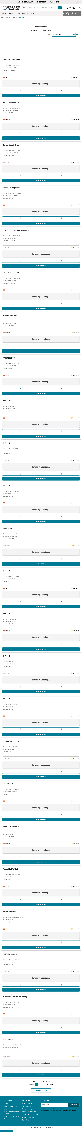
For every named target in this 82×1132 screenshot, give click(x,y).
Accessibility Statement (30, 1114)
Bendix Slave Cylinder (11, 102)
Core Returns (26, 1120)
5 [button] (47, 1084)
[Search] (60, 7)
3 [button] (42, 1084)
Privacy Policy (27, 1109)
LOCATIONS (17, 13)
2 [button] (39, 1084)
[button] (70, 8)
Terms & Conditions (29, 1112)
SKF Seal (6, 401)
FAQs (5, 1109)
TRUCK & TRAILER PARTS (7, 13)
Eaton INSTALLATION (11, 273)
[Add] (61, 90)
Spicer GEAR (8, 784)
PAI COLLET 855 (9, 358)
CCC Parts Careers (10, 1106)
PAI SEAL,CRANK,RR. (11, 954)
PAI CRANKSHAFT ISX (11, 60)
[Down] (74, 35)
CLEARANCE (32, 13)
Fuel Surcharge (27, 1106)
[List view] (77, 34)
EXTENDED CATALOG (41, 1090)
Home (2, 17)
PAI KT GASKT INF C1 (11, 315)
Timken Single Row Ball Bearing (15, 997)
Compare (7, 77)
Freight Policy (27, 1103)
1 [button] (36, 1084)
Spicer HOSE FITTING (11, 741)
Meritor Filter (8, 1039)
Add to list (76, 77)
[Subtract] (20, 90)
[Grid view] (79, 34)
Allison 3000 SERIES (10, 912)
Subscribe (74, 1105)
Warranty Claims (28, 1117)
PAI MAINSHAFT (9, 528)
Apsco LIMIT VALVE (10, 869)
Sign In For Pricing (41, 95)
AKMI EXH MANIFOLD (11, 826)
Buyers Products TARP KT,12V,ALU (16, 230)
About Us (7, 1103)
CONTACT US (25, 13)
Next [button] (51, 1084)
